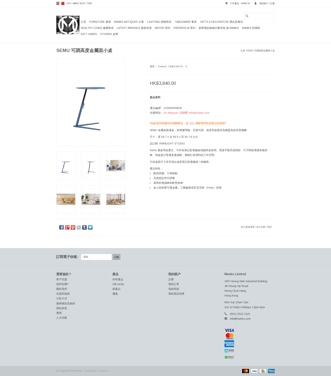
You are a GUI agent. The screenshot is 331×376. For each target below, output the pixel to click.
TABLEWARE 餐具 (186, 21)
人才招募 (61, 317)
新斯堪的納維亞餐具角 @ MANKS (219, 27)
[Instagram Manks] (272, 257)
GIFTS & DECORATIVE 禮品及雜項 (221, 21)
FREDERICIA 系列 (184, 27)
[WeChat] (249, 357)
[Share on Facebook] (61, 227)
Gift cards (89, 34)
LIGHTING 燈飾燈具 (159, 21)
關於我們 (61, 288)
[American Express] (249, 343)
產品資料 (155, 97)
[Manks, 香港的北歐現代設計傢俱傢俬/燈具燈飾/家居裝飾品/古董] (67, 25)
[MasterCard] (249, 336)
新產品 (116, 288)
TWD (89, 3)
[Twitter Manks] (251, 257)
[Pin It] (73, 227)
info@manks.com (240, 318)
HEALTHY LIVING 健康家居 (97, 27)
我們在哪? (62, 284)
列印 (269, 227)
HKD (76, 3)
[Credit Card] (262, 371)
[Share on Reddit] (78, 227)
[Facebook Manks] (244, 257)
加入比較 (261, 227)
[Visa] (249, 330)
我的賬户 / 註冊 (267, 3)
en (57, 3)
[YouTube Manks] (265, 257)
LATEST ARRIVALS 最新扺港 (134, 27)
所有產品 (117, 279)
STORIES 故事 (109, 34)
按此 (192, 123)
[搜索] (247, 16)
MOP (83, 3)
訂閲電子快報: (67, 257)
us (62, 3)
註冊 (171, 279)
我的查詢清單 (176, 293)
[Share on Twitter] (90, 227)
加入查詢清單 (248, 227)
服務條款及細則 (65, 303)
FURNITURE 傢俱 (100, 21)
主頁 (83, 21)
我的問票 (173, 288)
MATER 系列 (162, 27)
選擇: (153, 66)
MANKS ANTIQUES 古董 (129, 21)
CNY (69, 3)
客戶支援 (61, 279)
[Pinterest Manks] (258, 257)
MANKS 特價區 (251, 27)
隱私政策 (61, 308)
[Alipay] (249, 350)
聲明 (59, 312)
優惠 (115, 293)
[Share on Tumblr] (84, 227)
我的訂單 (173, 284)
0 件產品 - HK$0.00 (240, 3)
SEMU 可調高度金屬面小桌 (261, 50)
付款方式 (61, 298)
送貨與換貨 (63, 293)
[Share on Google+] (67, 227)
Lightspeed (102, 371)
